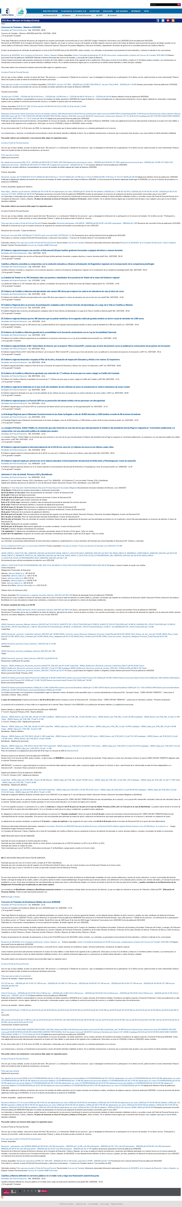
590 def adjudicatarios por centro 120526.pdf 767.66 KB (135, 1103)
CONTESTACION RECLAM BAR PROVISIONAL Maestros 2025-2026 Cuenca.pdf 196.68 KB (59, 116)
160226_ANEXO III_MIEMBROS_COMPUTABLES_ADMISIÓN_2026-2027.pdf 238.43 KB (144, 553)
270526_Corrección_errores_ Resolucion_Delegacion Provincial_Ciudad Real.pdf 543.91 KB (134, 636)
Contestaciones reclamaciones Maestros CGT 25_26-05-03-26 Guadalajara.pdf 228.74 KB (125, 116)
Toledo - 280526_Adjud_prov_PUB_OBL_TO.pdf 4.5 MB (21, 729)
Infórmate (136, 11)
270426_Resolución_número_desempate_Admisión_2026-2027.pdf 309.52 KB (44, 610)
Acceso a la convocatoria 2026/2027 (33, 546)
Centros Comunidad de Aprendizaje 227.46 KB (89, 55)
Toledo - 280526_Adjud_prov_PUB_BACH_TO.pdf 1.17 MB (30, 748)
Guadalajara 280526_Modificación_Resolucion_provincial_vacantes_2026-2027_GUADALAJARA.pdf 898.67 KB (101, 668)
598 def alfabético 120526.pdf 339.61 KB (109, 1107)
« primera (6, 1192)
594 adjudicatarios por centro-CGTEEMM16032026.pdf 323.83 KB (82, 1083)
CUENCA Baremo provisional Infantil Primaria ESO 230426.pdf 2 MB (137, 678)
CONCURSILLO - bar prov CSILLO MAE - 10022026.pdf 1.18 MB (112, 84)
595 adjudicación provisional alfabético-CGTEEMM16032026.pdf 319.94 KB (133, 1083)
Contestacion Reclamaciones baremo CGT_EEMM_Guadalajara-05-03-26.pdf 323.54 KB (124, 1032)
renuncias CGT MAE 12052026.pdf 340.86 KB (18, 194)
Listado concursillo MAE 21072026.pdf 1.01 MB (57, 235)
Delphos (67, 15)
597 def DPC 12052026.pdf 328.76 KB (163, 192)
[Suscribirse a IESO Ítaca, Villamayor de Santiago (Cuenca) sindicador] (2, 1197)
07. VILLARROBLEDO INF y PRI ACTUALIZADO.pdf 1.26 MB (131, 627)
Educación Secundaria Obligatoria (65, 488)
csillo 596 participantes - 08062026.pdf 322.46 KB (37, 1149)
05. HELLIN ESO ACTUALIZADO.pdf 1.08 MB (52, 627)
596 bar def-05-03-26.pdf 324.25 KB (143, 1010)
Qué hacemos (122, 11)
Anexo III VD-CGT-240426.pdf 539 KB (123, 177)
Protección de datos (66, 1204)
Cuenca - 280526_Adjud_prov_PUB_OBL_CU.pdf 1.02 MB (110, 726)
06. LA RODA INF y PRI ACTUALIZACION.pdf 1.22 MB (89, 627)
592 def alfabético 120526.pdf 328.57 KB (88, 1105)
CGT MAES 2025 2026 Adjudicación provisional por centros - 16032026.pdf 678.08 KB (81, 162)
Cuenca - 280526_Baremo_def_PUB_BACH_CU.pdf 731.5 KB (115, 736)
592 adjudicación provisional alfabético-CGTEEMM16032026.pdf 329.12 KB (108, 1081)
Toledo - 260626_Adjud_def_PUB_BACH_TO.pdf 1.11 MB (30, 792)
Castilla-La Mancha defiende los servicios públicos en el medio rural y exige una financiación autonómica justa (50, 1176)
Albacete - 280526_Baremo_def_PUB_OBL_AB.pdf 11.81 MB (23, 717)
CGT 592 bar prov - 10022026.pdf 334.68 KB (81, 983)
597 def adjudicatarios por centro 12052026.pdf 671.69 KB (70, 192)
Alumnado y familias (12, 897)
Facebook (157, 20)
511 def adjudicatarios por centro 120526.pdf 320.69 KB (65, 1103)
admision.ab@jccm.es (17, 573)
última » (44, 1191)
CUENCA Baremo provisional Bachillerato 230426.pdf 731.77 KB (121, 688)
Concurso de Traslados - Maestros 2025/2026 (21, 27)
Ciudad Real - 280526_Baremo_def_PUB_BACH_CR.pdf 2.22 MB (69, 736)
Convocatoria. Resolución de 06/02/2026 (59, 826)
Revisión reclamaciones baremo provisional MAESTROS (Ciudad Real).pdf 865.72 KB (110, 114)
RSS (173, 20)
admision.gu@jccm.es (19, 580)
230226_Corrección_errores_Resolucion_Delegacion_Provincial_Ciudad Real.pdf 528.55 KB (92, 634)
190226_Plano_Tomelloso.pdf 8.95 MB (88, 636)
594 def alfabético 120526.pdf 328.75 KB (158, 1105)
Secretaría (94, 11)
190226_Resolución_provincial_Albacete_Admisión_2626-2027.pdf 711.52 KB (29, 624)
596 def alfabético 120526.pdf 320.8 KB (39, 1107)
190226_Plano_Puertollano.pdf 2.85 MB (28, 636)
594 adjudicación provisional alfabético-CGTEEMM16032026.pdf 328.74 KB (31, 1083)
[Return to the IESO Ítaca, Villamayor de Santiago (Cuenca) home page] (20, 16)
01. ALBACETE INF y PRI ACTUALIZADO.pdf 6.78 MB (77, 624)
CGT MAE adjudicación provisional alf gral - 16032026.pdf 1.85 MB (136, 162)
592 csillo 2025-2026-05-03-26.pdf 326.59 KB (75, 1020)
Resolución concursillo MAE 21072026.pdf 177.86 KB (20, 235)
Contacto (113, 15)
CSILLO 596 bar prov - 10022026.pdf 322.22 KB (155, 993)
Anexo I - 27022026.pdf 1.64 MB (50, 97)
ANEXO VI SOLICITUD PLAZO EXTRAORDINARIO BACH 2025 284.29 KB (81, 565)
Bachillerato (33, 488)
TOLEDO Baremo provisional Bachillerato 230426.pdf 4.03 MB (38, 690)
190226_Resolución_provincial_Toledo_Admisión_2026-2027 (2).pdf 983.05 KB (29, 658)
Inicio (3, 24)
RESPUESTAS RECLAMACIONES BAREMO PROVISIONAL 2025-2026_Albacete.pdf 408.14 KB (36, 1029)
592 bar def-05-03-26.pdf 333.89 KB (65, 1010)
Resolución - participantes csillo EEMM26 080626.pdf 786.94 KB (24, 1146)
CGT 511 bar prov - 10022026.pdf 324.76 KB (17, 983)
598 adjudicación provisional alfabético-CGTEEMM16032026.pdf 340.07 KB (70, 1085)
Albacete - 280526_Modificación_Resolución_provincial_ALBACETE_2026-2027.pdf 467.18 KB (35, 666)
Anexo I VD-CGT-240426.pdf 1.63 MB (66, 177)
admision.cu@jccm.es (16, 578)
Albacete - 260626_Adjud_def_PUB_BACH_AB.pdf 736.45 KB (23, 790)
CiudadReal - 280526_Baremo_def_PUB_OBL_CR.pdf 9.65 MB (68, 717)
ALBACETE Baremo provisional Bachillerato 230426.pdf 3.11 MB (24, 688)
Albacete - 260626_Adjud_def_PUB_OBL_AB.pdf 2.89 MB (67, 780)
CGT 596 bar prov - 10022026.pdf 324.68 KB (145, 983)
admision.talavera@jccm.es (27, 585)
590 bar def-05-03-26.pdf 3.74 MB (13, 1010)
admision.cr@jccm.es (18, 576)
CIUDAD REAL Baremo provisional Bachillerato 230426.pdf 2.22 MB (73, 688)
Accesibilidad (93, 1204)
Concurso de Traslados (76, 243)
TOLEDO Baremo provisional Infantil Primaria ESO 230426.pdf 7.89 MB (65, 680)
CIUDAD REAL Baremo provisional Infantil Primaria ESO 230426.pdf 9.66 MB (84, 678)
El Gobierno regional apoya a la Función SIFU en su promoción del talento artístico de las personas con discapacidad (53, 400)
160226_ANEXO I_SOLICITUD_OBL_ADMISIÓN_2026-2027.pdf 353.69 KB (28, 553)
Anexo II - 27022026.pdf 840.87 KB (75, 97)
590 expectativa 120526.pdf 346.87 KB (18, 1105)
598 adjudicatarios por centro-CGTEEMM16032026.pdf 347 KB (120, 1085)
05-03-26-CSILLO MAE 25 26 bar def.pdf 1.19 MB (68, 106)
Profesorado (53, 245)
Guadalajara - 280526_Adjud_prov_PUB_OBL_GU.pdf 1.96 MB (153, 726)
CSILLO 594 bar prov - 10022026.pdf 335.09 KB (120, 993)
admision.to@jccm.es (15, 583)
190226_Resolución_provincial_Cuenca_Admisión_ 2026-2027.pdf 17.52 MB (28, 644)
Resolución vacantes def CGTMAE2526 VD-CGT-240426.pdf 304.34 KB (27, 177)
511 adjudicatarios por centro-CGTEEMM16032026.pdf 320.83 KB (136, 1078)
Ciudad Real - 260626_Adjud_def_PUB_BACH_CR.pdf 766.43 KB (69, 790)
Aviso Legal (104, 1204)
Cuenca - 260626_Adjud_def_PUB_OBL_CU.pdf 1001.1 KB (109, 780)
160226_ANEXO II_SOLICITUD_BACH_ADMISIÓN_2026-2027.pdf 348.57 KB (84, 553)
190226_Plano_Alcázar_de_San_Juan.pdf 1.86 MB (143, 634)
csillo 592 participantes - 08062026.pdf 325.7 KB (100, 1146)
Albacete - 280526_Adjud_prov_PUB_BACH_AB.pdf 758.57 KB (24, 746)
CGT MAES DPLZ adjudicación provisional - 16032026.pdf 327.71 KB (63, 165)
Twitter (162, 20)
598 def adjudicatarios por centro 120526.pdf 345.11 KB (74, 1107)
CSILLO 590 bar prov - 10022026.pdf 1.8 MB (52, 993)
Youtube (168, 20)
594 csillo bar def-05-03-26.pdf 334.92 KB (107, 1020)
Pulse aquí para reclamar (10, 155)
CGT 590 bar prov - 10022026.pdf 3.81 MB (49, 983)
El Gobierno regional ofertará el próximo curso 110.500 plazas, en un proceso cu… (140, 826)
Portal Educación (84, 15)
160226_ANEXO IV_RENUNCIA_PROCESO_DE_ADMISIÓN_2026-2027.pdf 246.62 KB (33, 555)
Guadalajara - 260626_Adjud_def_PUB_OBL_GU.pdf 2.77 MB (153, 780)
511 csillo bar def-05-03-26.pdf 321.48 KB (44, 1020)
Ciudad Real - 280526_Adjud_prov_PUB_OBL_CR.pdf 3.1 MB (66, 726)
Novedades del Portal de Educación (14, 30)
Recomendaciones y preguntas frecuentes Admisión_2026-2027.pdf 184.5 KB (44, 595)
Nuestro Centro (50, 11)
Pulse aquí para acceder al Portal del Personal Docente (21, 223)
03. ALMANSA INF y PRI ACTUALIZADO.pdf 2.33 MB (153, 624)
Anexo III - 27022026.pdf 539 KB (100, 97)
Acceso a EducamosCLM (10, 546)
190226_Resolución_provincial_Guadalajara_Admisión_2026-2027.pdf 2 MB (28, 651)
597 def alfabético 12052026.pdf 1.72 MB (106, 192)
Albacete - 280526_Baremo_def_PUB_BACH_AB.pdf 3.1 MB (23, 736)
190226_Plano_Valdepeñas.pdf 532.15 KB (58, 636)
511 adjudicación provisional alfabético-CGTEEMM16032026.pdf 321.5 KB (85, 1078)
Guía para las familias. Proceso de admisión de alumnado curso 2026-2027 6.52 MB (92, 546)
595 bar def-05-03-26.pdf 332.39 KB (117, 1010)
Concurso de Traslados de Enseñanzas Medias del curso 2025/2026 (30, 902)
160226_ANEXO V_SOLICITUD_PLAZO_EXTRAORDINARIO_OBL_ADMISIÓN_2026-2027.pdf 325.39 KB (103, 555)
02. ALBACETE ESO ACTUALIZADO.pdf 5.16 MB (115, 624)
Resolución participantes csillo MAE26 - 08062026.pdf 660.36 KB (80, 223)
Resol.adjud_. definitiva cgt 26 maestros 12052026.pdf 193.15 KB (25, 192)
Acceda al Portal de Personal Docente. (15, 72)
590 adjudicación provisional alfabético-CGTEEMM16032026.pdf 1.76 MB (54, 1081)
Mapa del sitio (81, 1204)
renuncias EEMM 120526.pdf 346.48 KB (138, 1107)
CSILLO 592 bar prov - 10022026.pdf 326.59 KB (85, 993)
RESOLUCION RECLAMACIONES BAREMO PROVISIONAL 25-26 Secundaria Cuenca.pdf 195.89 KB (55, 1032)
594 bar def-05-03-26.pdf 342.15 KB (91, 1010)
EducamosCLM (51, 15)
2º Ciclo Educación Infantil (19, 488)
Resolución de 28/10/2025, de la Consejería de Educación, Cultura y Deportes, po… (31, 942)
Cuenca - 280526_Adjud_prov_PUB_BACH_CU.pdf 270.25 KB (117, 746)
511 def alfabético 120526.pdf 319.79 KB (100, 1103)
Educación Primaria (45, 488)
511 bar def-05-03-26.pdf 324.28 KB (39, 1010)
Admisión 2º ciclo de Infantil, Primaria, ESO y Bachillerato (26, 474)
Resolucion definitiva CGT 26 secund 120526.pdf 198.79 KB (23, 1103)
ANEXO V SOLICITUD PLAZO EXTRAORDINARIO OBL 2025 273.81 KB (27, 565)
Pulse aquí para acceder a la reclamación (16, 84)
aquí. (46, 892)
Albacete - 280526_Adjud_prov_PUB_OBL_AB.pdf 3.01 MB (22, 726)
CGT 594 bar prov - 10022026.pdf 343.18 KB (113, 983)
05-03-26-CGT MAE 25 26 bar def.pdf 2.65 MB (33, 106)
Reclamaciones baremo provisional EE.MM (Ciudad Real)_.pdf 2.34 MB (98, 1029)
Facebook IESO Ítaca (178, 20)
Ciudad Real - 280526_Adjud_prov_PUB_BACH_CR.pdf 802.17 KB (71, 746)
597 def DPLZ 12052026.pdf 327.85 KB (135, 192)
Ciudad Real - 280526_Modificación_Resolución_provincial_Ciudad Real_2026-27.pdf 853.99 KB (104, 666)
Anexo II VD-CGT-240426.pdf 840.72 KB (95, 177)
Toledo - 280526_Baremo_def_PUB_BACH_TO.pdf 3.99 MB (29, 739)
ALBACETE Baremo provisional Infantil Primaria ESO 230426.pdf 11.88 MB (28, 678)
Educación (108, 11)
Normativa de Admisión (83, 826)
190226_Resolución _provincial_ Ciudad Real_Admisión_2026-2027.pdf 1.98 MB (30, 634)
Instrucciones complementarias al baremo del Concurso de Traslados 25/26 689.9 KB (137, 55)
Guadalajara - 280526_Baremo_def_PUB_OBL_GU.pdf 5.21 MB (157, 717)
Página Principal (117, 1204)
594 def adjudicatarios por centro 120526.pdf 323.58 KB (123, 1105)
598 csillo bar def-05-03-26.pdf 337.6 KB (18, 1022)
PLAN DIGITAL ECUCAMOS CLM (73, 11)
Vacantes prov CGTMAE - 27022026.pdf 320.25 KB (20, 97)
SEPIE (146, 11)
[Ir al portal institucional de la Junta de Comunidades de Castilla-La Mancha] (10, 16)
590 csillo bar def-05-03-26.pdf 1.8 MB (15, 1020)
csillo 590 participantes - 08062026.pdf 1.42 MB (65, 1146)
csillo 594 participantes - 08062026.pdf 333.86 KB (136, 1146)
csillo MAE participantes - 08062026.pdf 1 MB (120, 223)
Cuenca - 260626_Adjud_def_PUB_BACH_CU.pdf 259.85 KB (115, 790)
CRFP (100, 15)
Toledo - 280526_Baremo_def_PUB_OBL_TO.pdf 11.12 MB (22, 719)
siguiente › (39, 1192)
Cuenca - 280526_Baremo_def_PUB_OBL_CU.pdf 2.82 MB (112, 717)
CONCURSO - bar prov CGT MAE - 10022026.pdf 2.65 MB (68, 84)
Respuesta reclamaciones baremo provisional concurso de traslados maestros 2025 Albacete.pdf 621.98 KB (40, 114)
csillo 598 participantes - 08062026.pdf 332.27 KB (74, 1149)
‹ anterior (12, 1192)
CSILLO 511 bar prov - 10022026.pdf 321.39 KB (18, 993)
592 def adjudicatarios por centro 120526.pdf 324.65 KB (53, 1105)
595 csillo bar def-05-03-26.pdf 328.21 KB (137, 1020)
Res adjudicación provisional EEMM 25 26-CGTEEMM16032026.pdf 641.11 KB (29, 1078)
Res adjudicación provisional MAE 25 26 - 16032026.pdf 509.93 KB (25, 162)
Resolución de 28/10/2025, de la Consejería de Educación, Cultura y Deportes (29, 55)
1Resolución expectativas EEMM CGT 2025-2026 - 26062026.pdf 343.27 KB (44, 1161)
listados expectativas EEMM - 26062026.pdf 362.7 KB (91, 1161)
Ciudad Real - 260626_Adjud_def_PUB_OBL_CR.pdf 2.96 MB (23, 780)
